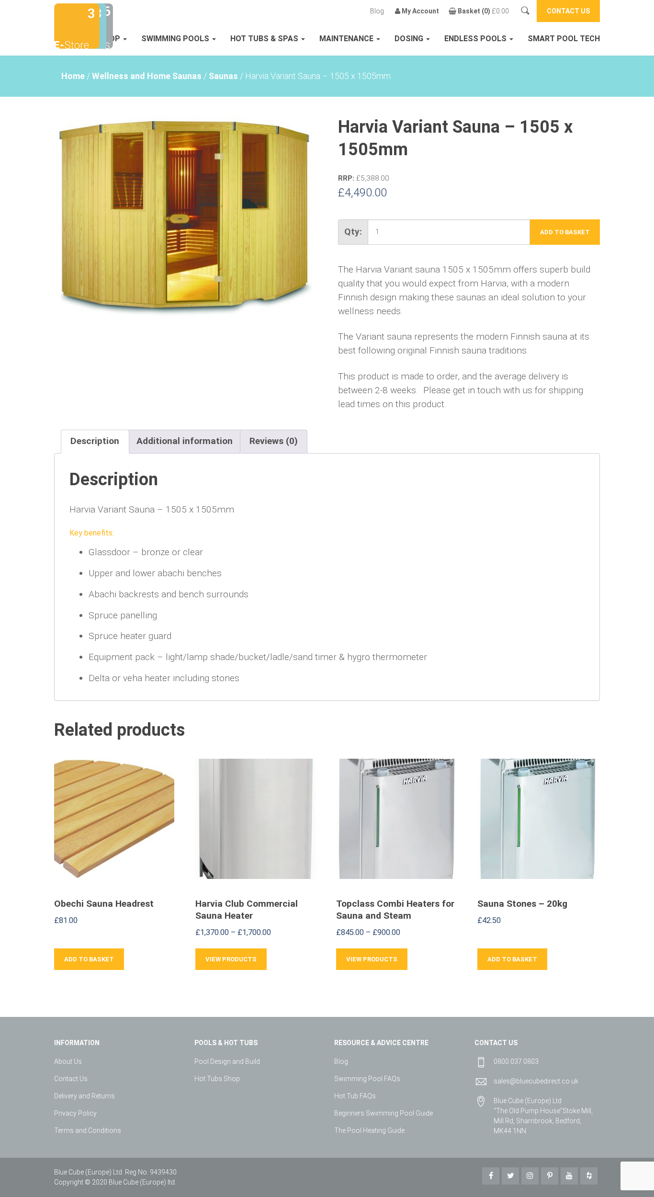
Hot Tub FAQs (355, 1096)
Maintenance (347, 38)
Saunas (223, 76)
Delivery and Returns (84, 1096)
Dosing (410, 38)
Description (94, 440)
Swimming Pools (176, 38)
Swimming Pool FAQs (367, 1079)
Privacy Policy (75, 1113)
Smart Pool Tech (564, 38)
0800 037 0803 (516, 1061)
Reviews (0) (273, 440)
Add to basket (565, 232)
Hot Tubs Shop (217, 1079)
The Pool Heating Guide (369, 1130)
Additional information (184, 440)
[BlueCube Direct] (77, 25)
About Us (68, 1061)
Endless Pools (476, 38)
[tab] (95, 442)
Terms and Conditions (87, 1130)
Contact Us (71, 1079)
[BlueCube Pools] (103, 25)
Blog (377, 11)
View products (231, 959)
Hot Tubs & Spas (265, 38)
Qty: (353, 231)
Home (73, 76)
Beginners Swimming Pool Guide (383, 1113)
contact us (568, 11)
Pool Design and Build (227, 1061)
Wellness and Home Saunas (147, 76)
